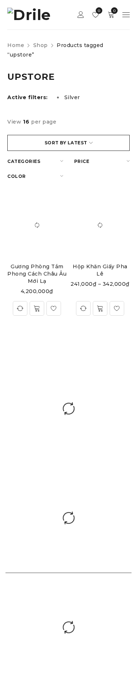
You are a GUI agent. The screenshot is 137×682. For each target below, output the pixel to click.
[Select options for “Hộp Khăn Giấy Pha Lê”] (100, 308)
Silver (72, 97)
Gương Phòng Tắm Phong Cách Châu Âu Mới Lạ (36, 273)
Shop (40, 45)
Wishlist (98, 10)
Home (15, 45)
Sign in (80, 14)
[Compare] (20, 308)
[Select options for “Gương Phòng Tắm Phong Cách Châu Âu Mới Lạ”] (37, 308)
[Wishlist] (54, 308)
